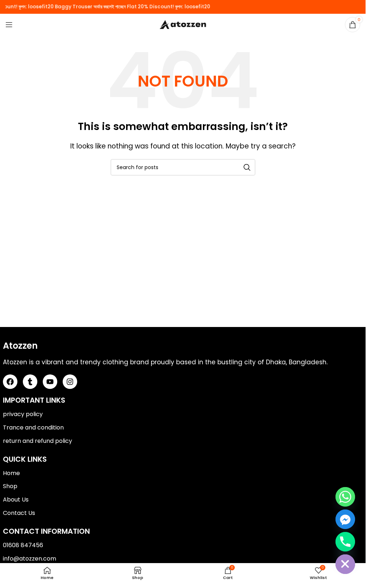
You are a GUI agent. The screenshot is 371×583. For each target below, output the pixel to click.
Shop (10, 486)
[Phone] (345, 541)
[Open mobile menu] (9, 24)
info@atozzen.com (29, 558)
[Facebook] (10, 381)
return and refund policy (37, 441)
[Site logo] (183, 24)
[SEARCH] (247, 167)
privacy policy (23, 414)
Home (11, 473)
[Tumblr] (30, 381)
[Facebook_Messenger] (345, 519)
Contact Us (19, 513)
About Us (16, 499)
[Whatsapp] (345, 497)
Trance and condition (33, 427)
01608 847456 (23, 545)
